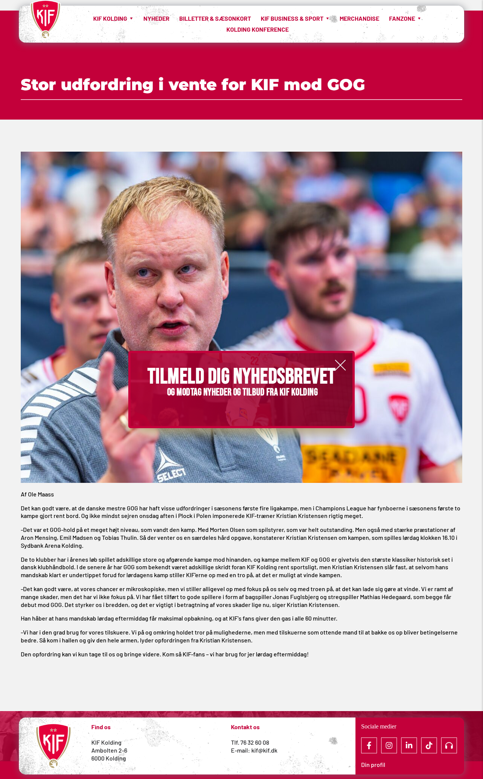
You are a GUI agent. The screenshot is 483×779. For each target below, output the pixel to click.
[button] (340, 365)
